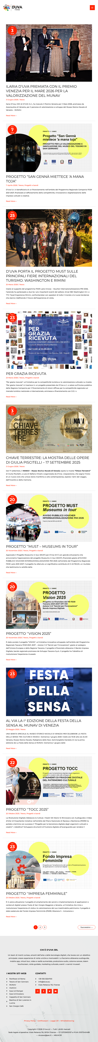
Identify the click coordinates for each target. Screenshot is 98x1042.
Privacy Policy (29, 1021)
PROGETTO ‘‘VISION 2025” (28, 633)
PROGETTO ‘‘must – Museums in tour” (42, 546)
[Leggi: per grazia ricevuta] (49, 340)
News (22, 100)
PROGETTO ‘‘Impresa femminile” (36, 893)
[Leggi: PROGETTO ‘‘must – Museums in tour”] (49, 517)
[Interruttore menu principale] (92, 7)
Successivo (87, 927)
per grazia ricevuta (26, 374)
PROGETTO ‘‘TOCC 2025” (27, 809)
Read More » (11, 115)
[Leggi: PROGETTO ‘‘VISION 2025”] (49, 604)
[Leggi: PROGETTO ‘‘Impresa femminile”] (49, 864)
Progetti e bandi (31, 185)
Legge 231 (54, 1021)
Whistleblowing (67, 1021)
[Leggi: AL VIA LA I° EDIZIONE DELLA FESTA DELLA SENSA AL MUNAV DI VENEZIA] (49, 692)
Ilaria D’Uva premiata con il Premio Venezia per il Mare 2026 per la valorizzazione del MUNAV (41, 91)
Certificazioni (43, 1021)
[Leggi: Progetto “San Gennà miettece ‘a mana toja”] (49, 148)
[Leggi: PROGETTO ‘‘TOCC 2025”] (49, 780)
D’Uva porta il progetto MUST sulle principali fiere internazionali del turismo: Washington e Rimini (42, 276)
